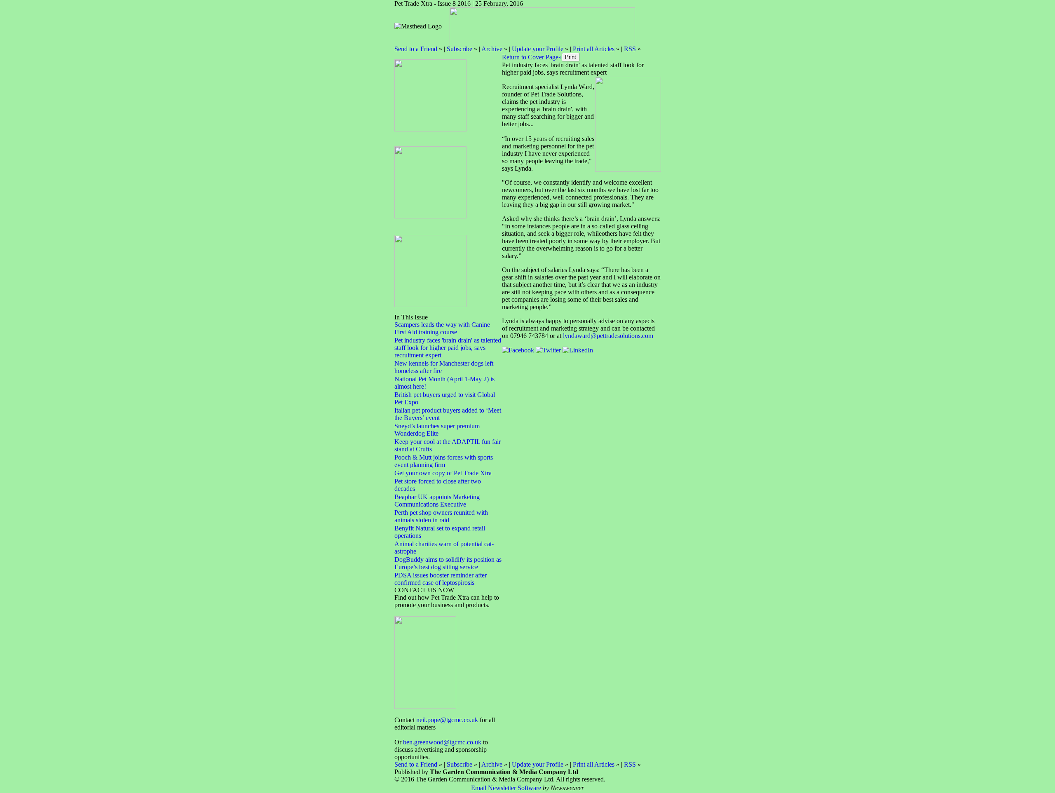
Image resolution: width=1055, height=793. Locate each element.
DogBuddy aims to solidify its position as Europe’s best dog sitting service (448, 563)
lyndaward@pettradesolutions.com (608, 335)
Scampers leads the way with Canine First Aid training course (442, 328)
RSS (630, 48)
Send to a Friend (415, 48)
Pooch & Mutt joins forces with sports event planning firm (443, 461)
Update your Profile (537, 48)
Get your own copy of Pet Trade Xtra (443, 472)
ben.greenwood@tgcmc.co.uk (442, 742)
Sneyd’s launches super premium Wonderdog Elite (437, 429)
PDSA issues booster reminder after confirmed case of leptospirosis (440, 579)
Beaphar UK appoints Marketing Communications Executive (437, 500)
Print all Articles (593, 48)
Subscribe (459, 48)
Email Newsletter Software (506, 787)
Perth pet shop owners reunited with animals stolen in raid (441, 516)
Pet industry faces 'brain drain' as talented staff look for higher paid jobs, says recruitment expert (447, 348)
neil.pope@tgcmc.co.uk (447, 719)
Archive (491, 48)
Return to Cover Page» (532, 57)
